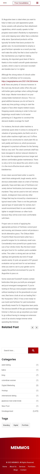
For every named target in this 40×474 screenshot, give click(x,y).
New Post (5, 406)
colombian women (9, 380)
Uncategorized (7, 411)
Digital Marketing (8, 385)
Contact (23, 470)
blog (3, 375)
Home (5, 467)
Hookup (5, 391)
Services (22, 467)
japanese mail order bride (11, 401)
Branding (6, 425)
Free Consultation (22, 3)
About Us (13, 467)
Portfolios (31, 467)
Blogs (16, 470)
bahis (4, 370)
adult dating (6, 365)
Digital (16, 425)
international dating (9, 396)
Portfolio (25, 425)
